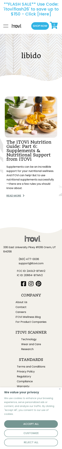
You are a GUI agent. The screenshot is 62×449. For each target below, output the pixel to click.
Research (27, 349)
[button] (40, 26)
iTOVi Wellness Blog (28, 317)
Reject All (31, 442)
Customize (31, 433)
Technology (29, 339)
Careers (21, 312)
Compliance (25, 381)
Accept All (31, 424)
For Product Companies (31, 322)
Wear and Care (31, 344)
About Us (21, 302)
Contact (21, 307)
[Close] (60, 389)
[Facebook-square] (23, 283)
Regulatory (24, 376)
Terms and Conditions (31, 366)
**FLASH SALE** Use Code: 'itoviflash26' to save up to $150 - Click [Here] (31, 9)
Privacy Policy (26, 371)
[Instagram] (31, 283)
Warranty (23, 386)
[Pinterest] (38, 283)
